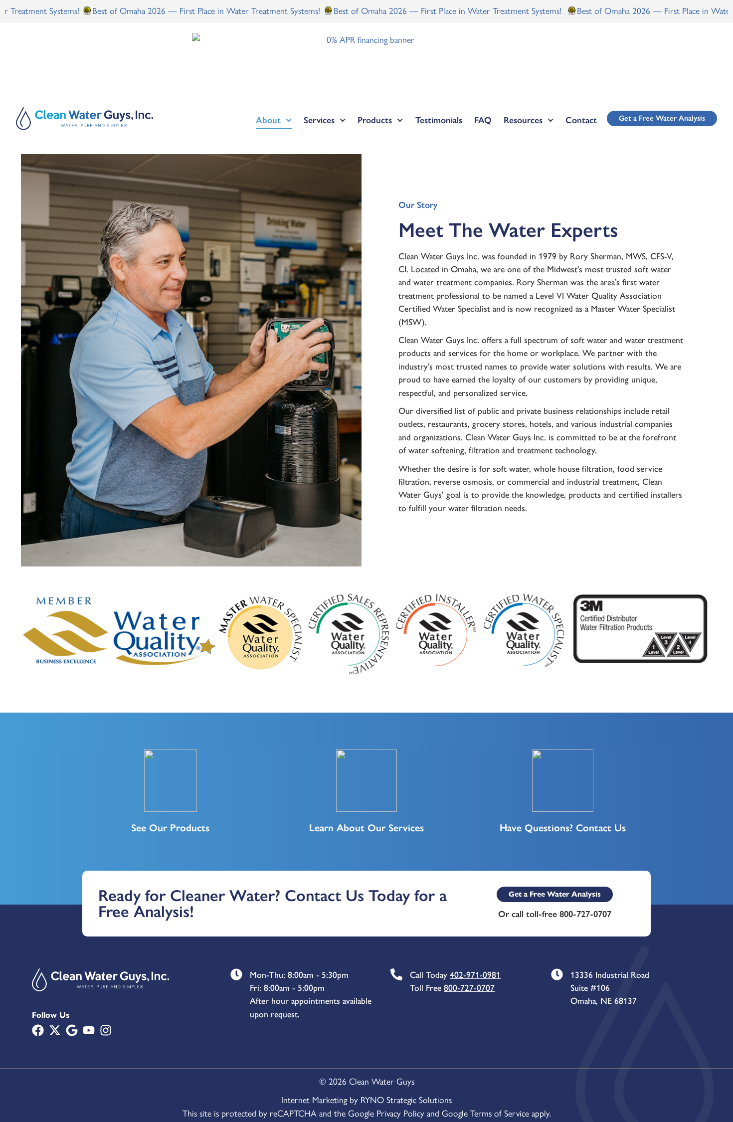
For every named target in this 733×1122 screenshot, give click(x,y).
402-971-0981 (475, 974)
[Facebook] (38, 1030)
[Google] (72, 1030)
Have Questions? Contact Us (563, 828)
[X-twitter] (55, 1030)
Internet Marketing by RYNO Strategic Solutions (366, 1099)
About (268, 120)
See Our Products (170, 828)
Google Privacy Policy (386, 1113)
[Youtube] (89, 1030)
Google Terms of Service (485, 1113)
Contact (581, 120)
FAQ (483, 120)
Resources (523, 120)
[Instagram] (106, 1030)
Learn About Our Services (366, 828)
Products (375, 120)
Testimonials (438, 120)
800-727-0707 (469, 987)
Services (319, 120)
